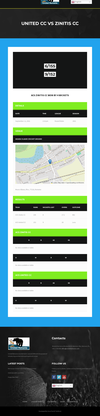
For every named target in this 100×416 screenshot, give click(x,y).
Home (24, 402)
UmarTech (73, 402)
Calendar (52, 402)
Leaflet (54, 183)
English (58, 385)
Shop (62, 402)
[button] (49, 161)
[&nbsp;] (20, 240)
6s (69, 240)
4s (54, 240)
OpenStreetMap (71, 183)
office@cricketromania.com (70, 349)
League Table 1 (37, 402)
